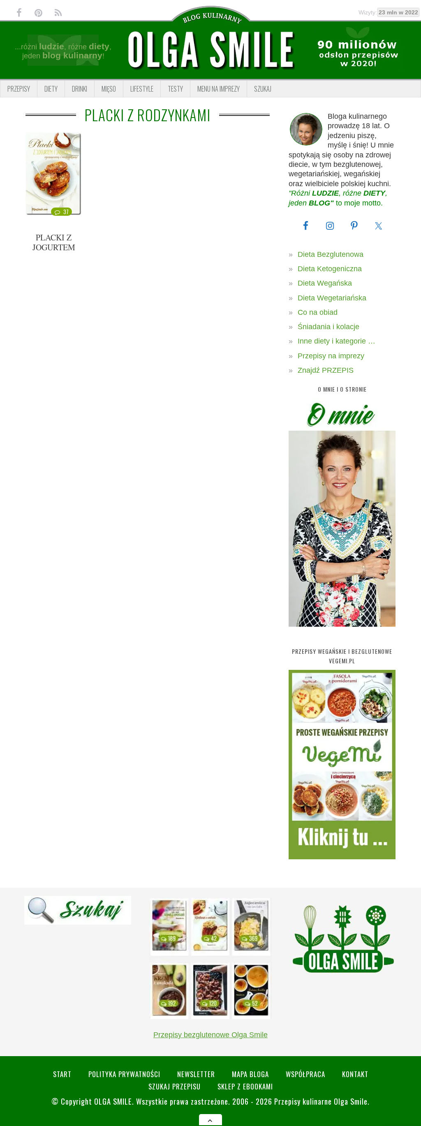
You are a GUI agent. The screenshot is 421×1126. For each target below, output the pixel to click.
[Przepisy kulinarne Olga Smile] (210, 50)
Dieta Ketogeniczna (330, 269)
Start (62, 1074)
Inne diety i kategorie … (336, 341)
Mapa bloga (250, 1074)
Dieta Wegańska (325, 283)
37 (66, 212)
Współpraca (305, 1074)
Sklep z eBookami (245, 1086)
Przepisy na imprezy (331, 356)
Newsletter (196, 1074)
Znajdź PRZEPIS (326, 370)
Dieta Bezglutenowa (330, 254)
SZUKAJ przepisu (174, 1086)
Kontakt (355, 1074)
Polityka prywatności (124, 1074)
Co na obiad (318, 312)
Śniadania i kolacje (328, 327)
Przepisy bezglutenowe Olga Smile (210, 1035)
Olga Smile (113, 1101)
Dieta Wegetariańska (332, 298)
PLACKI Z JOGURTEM (53, 242)
